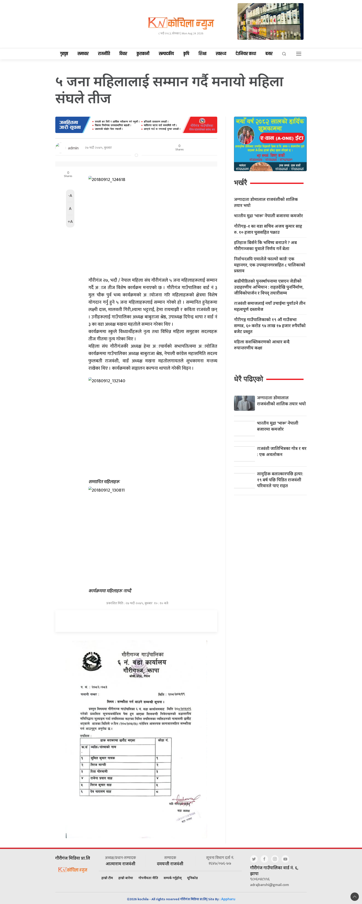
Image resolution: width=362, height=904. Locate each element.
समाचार (83, 53)
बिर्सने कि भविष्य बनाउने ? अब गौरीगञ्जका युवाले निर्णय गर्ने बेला (265, 245)
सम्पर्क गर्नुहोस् (173, 878)
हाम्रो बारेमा (125, 878)
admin (73, 147)
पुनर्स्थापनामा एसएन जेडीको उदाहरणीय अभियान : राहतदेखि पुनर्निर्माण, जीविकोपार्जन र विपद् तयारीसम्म (269, 287)
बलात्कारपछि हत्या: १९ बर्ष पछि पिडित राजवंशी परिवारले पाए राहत (280, 479)
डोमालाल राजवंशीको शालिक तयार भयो (266, 202)
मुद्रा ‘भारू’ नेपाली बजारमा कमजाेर (268, 216)
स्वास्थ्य (221, 53)
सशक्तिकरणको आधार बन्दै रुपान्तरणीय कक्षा (262, 345)
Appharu (228, 899)
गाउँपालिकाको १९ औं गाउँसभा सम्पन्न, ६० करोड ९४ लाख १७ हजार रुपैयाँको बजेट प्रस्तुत (270, 325)
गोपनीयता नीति (148, 878)
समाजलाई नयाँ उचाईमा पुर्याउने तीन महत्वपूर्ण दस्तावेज (269, 306)
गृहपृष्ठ (64, 53)
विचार (123, 53)
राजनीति (104, 53)
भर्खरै (240, 182)
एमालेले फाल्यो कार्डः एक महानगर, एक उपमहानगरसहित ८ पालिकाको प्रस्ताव (269, 265)
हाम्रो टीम (107, 878)
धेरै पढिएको (248, 379)
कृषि (186, 53)
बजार (269, 53)
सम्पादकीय (166, 53)
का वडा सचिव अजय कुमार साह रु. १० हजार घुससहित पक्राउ (268, 229)
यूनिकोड (192, 878)
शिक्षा (202, 53)
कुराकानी (143, 53)
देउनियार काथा (246, 53)
